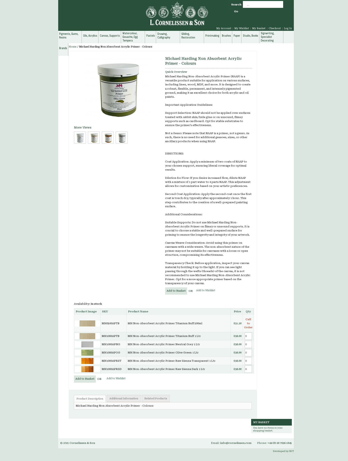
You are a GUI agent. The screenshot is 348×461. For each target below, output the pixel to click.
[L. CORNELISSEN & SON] (133, 16)
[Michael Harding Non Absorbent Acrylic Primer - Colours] (118, 90)
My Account (223, 28)
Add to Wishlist (205, 290)
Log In (288, 28)
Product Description (90, 398)
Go (236, 11)
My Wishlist (241, 28)
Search (236, 4)
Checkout (275, 28)
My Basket (259, 28)
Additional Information (123, 398)
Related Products (155, 398)
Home (73, 46)
